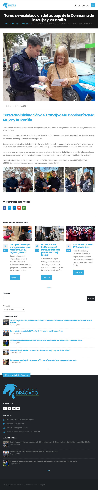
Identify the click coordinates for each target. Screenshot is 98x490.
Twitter (9, 208)
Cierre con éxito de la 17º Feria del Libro (51, 246)
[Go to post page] (17, 233)
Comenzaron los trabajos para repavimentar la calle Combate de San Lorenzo (83, 249)
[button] (93, 5)
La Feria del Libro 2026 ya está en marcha (27, 349)
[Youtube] (83, 5)
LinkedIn (14, 208)
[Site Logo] (9, 5)
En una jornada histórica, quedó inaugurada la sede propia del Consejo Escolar (18, 249)
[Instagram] (87, 5)
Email (19, 208)
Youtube (14, 408)
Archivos (6, 306)
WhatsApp (24, 208)
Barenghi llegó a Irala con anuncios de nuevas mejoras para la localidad (37, 442)
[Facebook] (75, 5)
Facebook (4, 208)
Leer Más (14, 277)
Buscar (6, 293)
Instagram (18, 408)
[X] (79, 5)
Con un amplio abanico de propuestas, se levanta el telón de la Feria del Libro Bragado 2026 (48, 359)
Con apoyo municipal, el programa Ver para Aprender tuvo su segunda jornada (40, 452)
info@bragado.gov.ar (19, 428)
